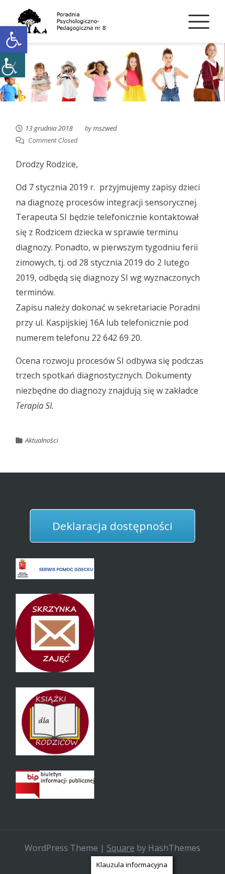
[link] (13, 39)
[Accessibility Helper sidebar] (12, 64)
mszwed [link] (105, 128)
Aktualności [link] (41, 440)
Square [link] (120, 848)
